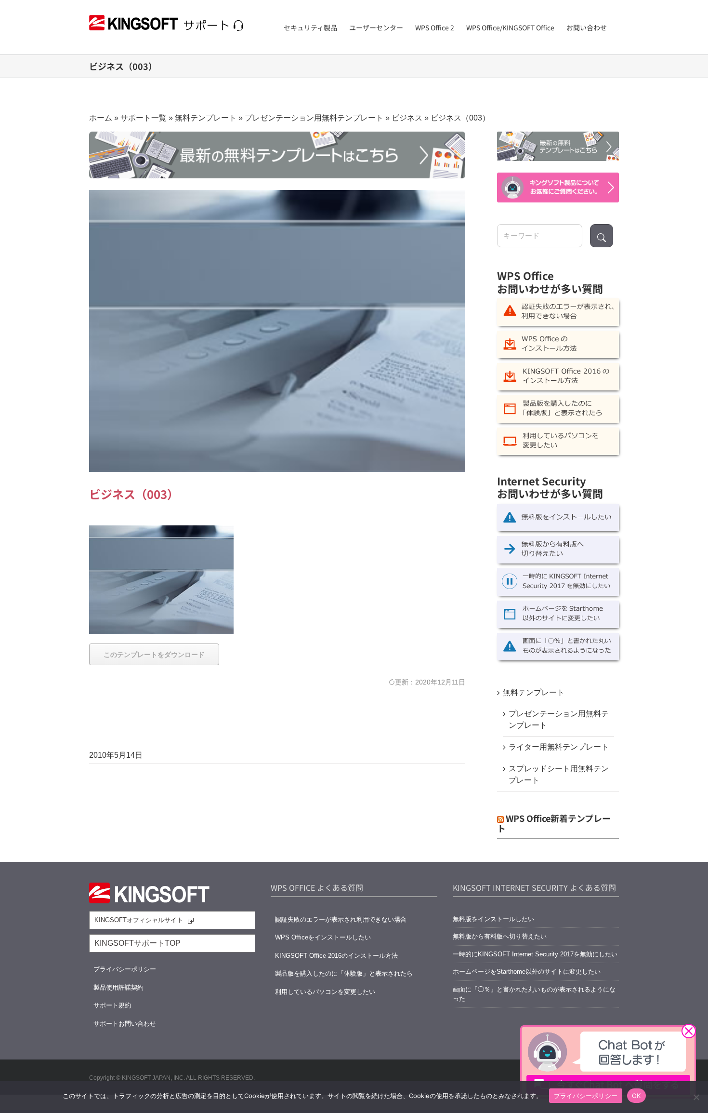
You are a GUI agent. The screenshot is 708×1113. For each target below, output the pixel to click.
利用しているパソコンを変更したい (325, 991)
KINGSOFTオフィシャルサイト (138, 920)
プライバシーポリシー (124, 969)
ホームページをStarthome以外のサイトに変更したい (527, 971)
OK (636, 1096)
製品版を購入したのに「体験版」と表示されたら (344, 973)
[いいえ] (696, 1097)
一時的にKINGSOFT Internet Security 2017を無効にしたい (535, 954)
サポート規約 (112, 1005)
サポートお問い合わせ (124, 1023)
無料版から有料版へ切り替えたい (500, 936)
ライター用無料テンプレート (559, 747)
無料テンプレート (205, 118)
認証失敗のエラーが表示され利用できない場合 (340, 919)
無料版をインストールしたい (493, 919)
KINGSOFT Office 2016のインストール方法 (336, 955)
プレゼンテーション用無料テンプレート (314, 118)
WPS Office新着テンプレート (554, 823)
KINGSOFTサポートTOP (137, 943)
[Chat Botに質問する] (558, 187)
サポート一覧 (143, 118)
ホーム (100, 118)
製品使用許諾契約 (118, 987)
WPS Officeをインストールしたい (323, 937)
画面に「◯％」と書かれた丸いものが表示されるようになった (534, 994)
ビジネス (407, 118)
